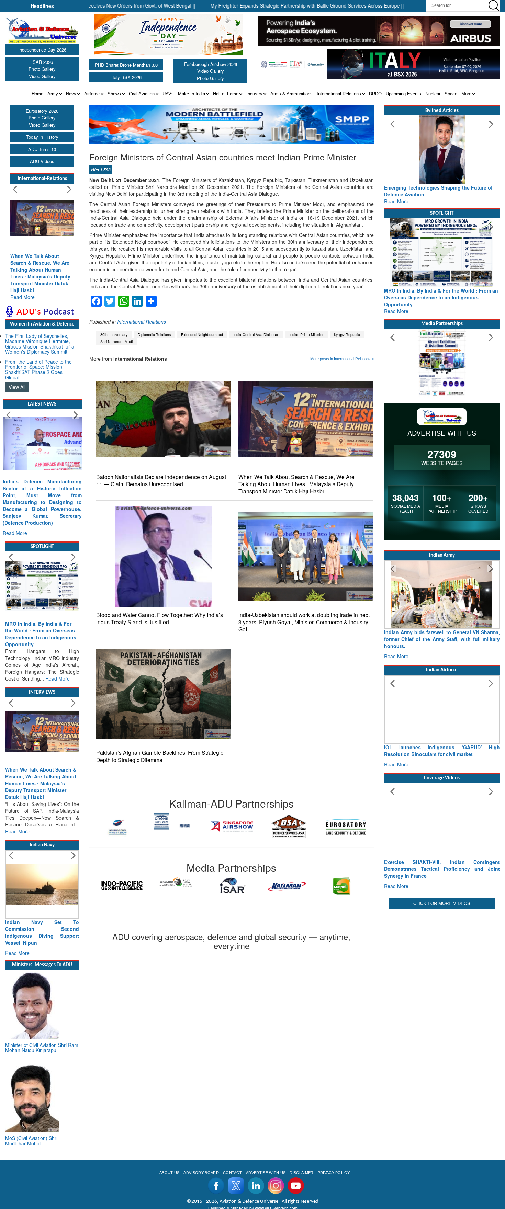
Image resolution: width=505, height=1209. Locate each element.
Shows (114, 93)
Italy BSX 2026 (126, 77)
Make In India (191, 93)
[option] (117, 821)
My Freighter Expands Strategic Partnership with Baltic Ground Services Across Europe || (267, 5)
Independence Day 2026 (42, 49)
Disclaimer (301, 1173)
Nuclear (432, 93)
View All (17, 387)
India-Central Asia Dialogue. (256, 334)
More (466, 93)
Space (451, 93)
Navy (71, 93)
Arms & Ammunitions (291, 93)
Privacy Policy (334, 1173)
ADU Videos (42, 161)
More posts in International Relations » (342, 359)
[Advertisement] (442, 958)
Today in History (42, 137)
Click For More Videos (441, 903)
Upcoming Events (403, 93)
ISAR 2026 (42, 62)
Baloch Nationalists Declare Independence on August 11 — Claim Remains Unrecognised (161, 480)
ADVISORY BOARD (200, 1173)
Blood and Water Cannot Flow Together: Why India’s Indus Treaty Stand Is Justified (159, 618)
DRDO (375, 93)
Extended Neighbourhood (202, 334)
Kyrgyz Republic (347, 334)
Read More (22, 297)
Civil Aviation (142, 93)
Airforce (92, 93)
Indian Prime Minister (306, 334)
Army (52, 93)
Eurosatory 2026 (42, 110)
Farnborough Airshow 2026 (210, 64)
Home (37, 93)
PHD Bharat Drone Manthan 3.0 (126, 64)
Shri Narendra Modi (116, 341)
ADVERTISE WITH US (265, 1173)
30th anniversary (113, 334)
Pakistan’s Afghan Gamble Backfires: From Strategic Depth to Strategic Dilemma (159, 756)
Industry (254, 93)
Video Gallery (42, 76)
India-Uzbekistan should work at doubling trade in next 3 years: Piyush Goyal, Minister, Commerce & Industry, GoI (304, 622)
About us (169, 1173)
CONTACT (232, 1173)
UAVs (168, 93)
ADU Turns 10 (42, 149)
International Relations (339, 93)
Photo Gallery (42, 69)
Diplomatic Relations (154, 334)
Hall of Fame (225, 93)
